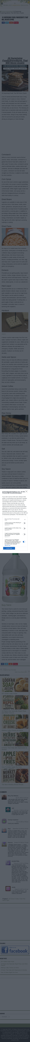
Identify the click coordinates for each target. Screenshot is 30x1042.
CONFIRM (9, 548)
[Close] (27, 491)
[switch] (24, 523)
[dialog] (15, 521)
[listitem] (15, 519)
